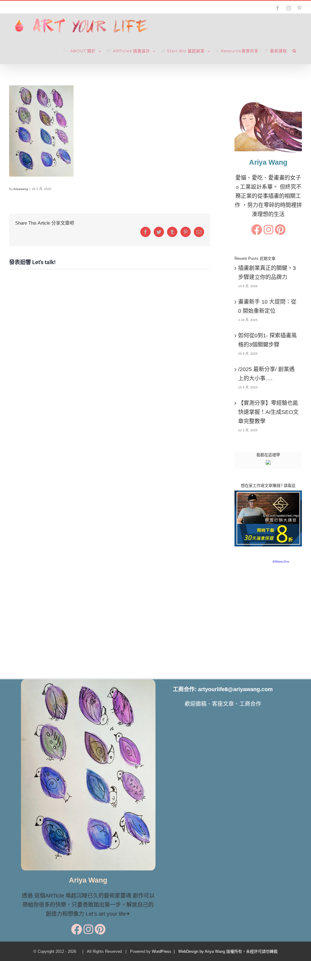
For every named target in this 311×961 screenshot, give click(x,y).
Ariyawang (20, 189)
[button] (294, 51)
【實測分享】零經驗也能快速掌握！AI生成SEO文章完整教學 (268, 412)
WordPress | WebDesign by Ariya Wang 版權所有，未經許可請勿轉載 (215, 951)
